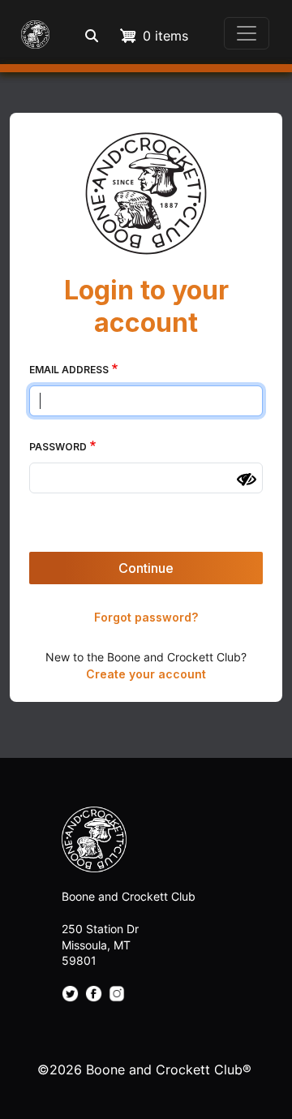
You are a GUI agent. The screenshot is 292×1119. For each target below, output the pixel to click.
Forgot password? (146, 617)
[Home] (32, 32)
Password (58, 447)
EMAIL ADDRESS (69, 370)
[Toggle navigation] (246, 33)
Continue (146, 568)
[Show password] (246, 479)
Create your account (146, 674)
